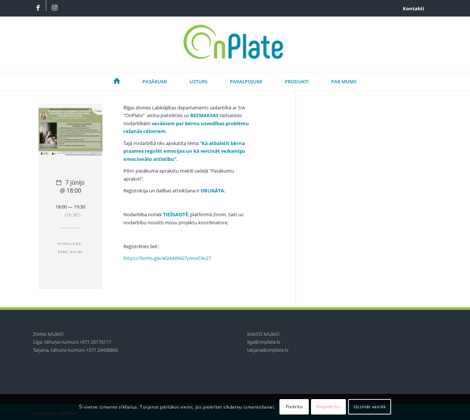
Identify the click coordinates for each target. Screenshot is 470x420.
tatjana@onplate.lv (268, 350)
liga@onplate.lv (264, 341)
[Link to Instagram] (54, 8)
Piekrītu (294, 407)
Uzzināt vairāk (370, 407)
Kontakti (413, 8)
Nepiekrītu (328, 407)
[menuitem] (411, 8)
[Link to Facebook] (38, 8)
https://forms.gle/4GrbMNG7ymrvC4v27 (167, 258)
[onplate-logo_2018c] (235, 44)
